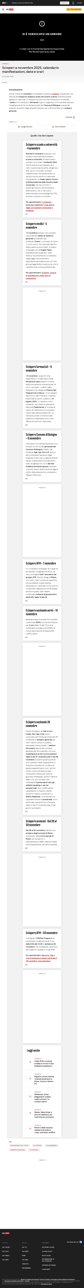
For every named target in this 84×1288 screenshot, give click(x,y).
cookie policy (47, 1251)
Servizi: (24, 1242)
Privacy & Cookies (45, 1279)
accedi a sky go (73, 1242)
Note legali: (45, 1242)
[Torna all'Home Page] (9, 9)
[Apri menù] (3, 9)
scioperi (55, 94)
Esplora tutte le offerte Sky (22, 3)
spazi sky (25, 1264)
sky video (5, 1255)
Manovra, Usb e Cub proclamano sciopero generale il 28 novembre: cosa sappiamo (41, 958)
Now (24, 1255)
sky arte (5, 1260)
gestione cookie (48, 1247)
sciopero (34, 1150)
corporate (46, 1269)
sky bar (25, 1260)
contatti (27, 1281)
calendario (51, 1145)
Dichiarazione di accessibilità (48, 1260)
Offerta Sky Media (49, 1265)
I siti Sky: (5, 1242)
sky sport (6, 1247)
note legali (46, 1255)
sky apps (25, 1251)
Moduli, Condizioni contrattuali (30, 1279)
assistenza (20, 1281)
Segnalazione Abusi (46, 1284)
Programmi (26, 1268)
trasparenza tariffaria (10, 1281)
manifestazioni (18, 1150)
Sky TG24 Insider (74, 9)
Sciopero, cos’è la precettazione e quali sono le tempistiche (41, 276)
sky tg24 (5, 1251)
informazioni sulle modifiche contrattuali (62, 1279)
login (79, 3)
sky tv (24, 1247)
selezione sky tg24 (19, 1145)
